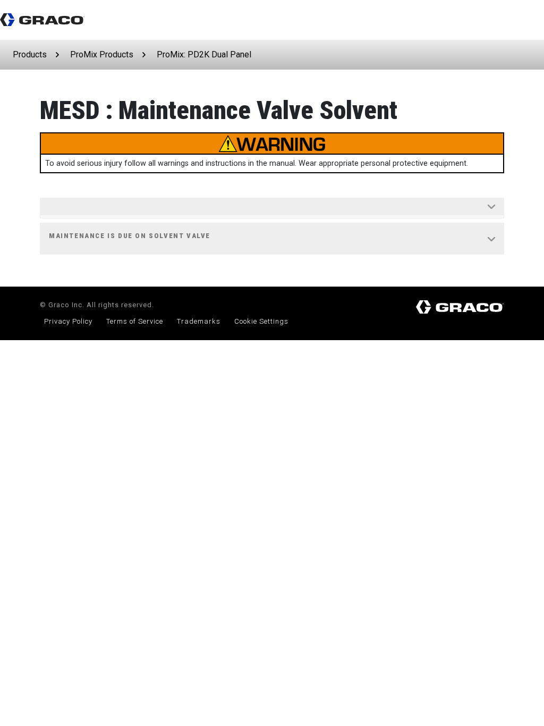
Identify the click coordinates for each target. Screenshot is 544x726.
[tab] (272, 208)
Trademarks (198, 321)
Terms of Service (134, 321)
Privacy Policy (68, 321)
